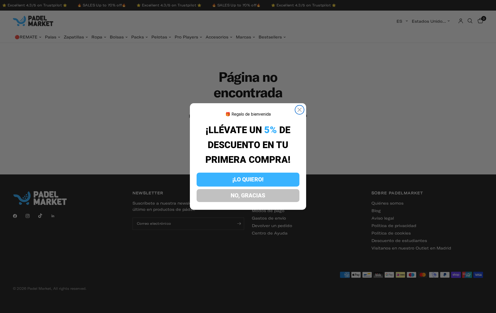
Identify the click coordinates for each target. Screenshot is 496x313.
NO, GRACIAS (248, 195)
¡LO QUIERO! (248, 179)
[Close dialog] (299, 109)
